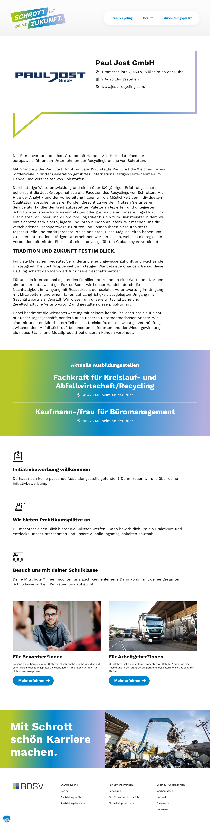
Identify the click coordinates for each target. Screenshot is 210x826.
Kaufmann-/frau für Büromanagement (105, 411)
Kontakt (161, 797)
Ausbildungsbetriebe (73, 803)
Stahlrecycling (122, 18)
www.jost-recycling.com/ (123, 86)
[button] (7, 819)
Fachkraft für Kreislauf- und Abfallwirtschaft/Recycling (105, 381)
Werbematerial (165, 790)
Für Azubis (115, 790)
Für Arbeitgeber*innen (136, 657)
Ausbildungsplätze (178, 18)
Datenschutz (164, 803)
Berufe (148, 18)
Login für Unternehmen (171, 784)
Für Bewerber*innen (38, 657)
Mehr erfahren (31, 680)
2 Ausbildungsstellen (120, 79)
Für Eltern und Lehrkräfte (124, 797)
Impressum (163, 809)
